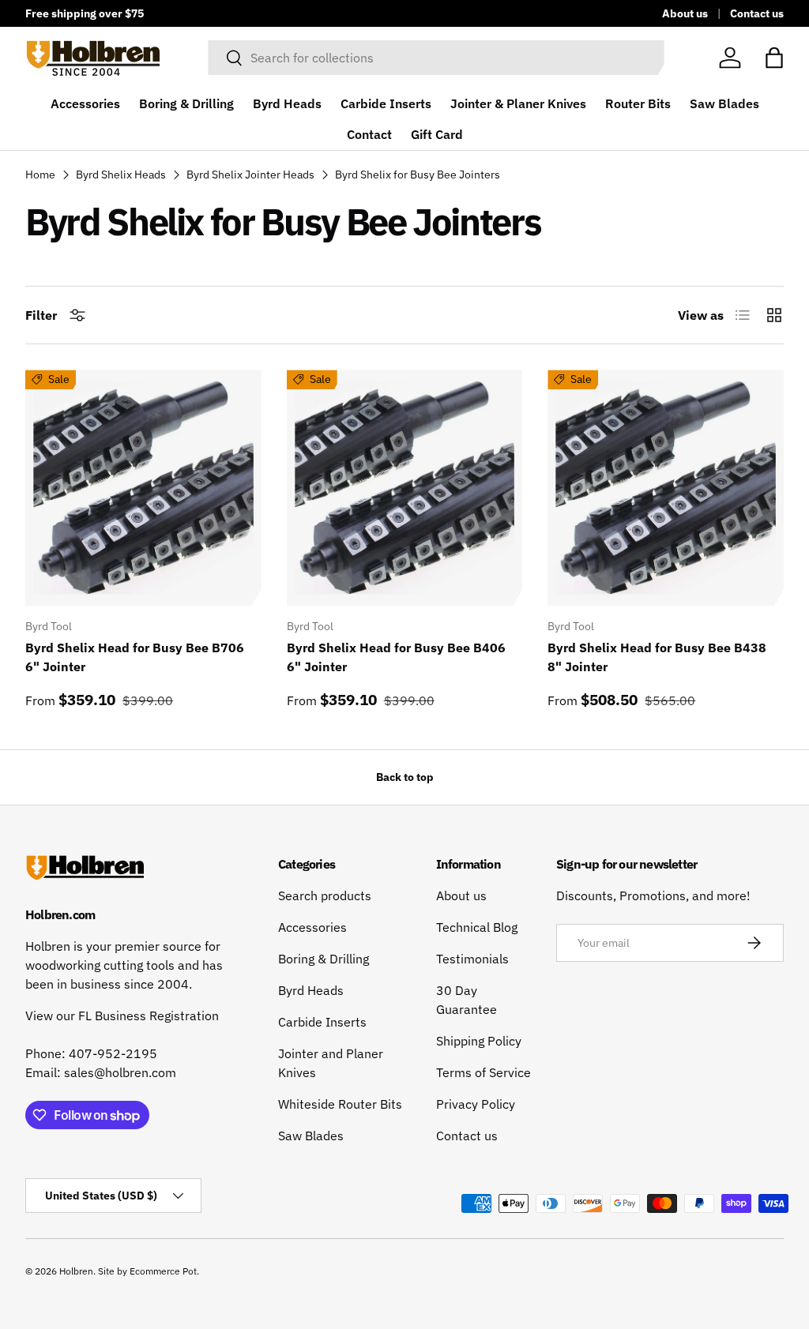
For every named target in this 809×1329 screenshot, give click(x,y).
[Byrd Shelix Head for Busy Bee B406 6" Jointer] (405, 487)
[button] (774, 57)
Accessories (85, 103)
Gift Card (437, 134)
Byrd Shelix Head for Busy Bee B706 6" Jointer (134, 657)
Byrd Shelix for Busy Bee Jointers (417, 174)
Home (40, 174)
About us (685, 13)
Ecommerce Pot (163, 1271)
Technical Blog (476, 927)
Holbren (76, 1271)
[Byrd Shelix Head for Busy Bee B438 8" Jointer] (665, 487)
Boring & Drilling (186, 103)
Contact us (757, 13)
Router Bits (638, 103)
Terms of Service (483, 1072)
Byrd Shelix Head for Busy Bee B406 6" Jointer (396, 657)
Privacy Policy (475, 1104)
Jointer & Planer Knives (518, 103)
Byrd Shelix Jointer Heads (250, 174)
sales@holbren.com (120, 1072)
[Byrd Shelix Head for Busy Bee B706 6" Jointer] (143, 487)
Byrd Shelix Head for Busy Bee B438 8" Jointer (656, 657)
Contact (369, 134)
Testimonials (472, 959)
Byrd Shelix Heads (121, 174)
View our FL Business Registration (122, 1015)
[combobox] (436, 57)
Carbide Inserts (386, 103)
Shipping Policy (478, 1041)
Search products (324, 895)
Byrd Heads (287, 103)
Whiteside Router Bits (340, 1104)
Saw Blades (724, 103)
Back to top (405, 777)
